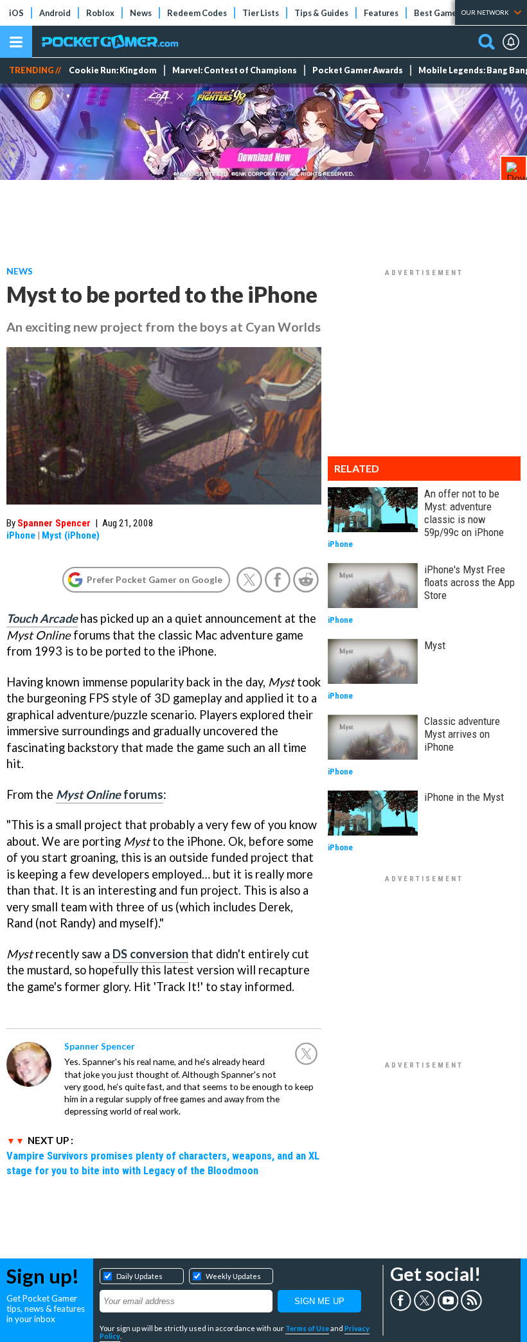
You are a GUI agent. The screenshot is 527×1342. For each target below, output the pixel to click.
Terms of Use (307, 1328)
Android (55, 13)
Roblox (100, 13)
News (141, 13)
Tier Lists (260, 13)
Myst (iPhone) (71, 535)
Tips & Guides (321, 13)
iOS (16, 13)
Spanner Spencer (54, 523)
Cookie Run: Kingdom (113, 70)
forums (109, 794)
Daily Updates (139, 1276)
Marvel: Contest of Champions (234, 70)
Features (381, 13)
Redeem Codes (197, 13)
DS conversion (150, 954)
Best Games (437, 13)
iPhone (20, 535)
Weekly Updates (233, 1276)
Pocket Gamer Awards (357, 70)
